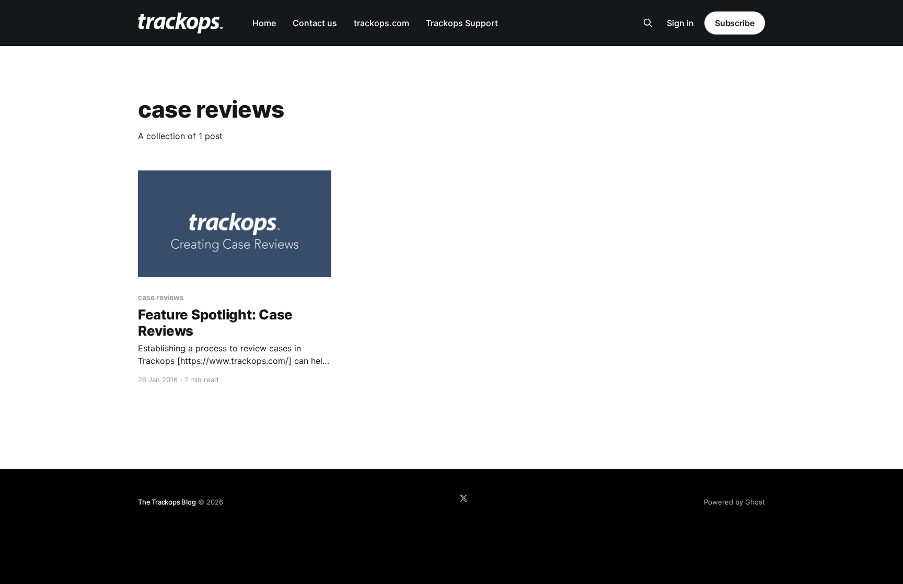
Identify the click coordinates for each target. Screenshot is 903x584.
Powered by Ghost (734, 502)
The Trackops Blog (167, 502)
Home (264, 23)
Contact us (315, 23)
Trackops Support (462, 23)
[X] (463, 498)
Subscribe (735, 23)
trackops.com (381, 23)
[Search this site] (648, 23)
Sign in (680, 23)
